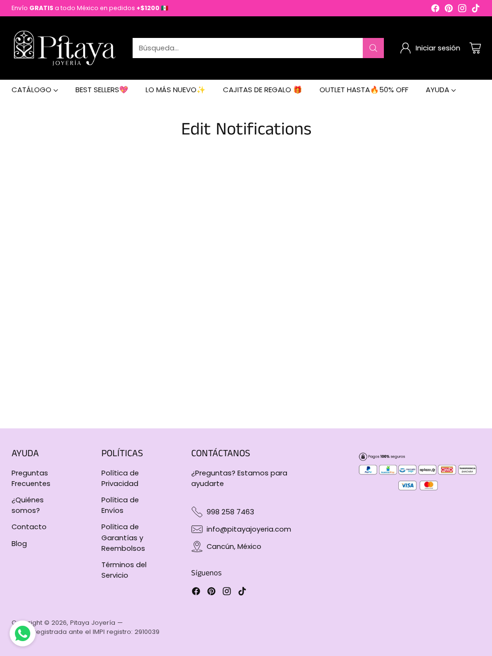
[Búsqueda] (373, 48)
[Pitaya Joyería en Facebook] (435, 9)
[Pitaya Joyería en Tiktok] (475, 9)
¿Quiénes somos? (28, 505)
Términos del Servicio (124, 569)
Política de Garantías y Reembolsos (123, 537)
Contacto (29, 527)
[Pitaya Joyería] (64, 48)
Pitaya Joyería (92, 622)
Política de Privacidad (120, 478)
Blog (19, 543)
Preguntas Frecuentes (31, 478)
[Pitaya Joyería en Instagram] (462, 9)
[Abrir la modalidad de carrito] (475, 48)
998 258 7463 (230, 512)
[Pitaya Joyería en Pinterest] (449, 9)
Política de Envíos (120, 505)
